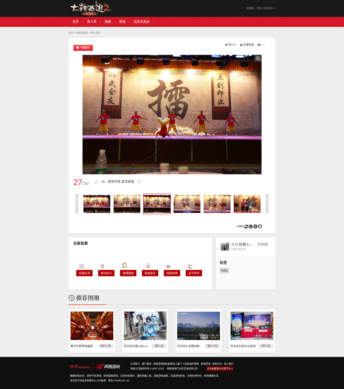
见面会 (224, 270)
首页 (70, 32)
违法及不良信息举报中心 (83, 380)
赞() (232, 44)
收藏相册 (248, 44)
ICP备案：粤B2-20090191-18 (113, 380)
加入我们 (229, 364)
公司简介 (135, 364)
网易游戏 (205, 364)
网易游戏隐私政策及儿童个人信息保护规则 (176, 364)
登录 (259, 8)
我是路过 (150, 273)
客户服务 (146, 364)
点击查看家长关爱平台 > (220, 368)
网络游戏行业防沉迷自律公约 (182, 368)
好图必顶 (84, 273)
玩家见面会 (82, 32)
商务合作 (217, 364)
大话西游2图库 (90, 8)
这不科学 (193, 273)
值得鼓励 (128, 273)
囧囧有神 (172, 273)
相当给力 (106, 273)
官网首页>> (269, 8)
